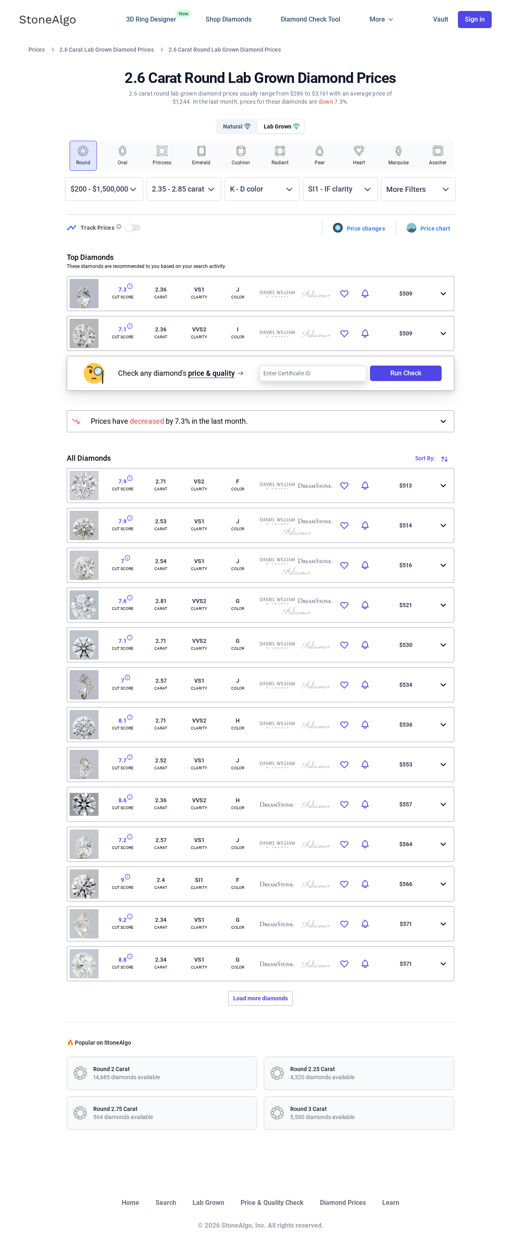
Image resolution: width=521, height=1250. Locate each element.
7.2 (122, 840)
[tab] (236, 126)
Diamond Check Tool (310, 19)
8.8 (122, 959)
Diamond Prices (343, 1202)
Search (165, 1202)
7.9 (122, 481)
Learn (390, 1202)
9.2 (122, 920)
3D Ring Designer (151, 17)
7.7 (122, 760)
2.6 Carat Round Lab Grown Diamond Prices (225, 49)
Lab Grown (208, 1202)
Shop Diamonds (229, 19)
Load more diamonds (260, 998)
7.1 (122, 329)
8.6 (122, 800)
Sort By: (425, 458)
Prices (36, 49)
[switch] (133, 228)
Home (130, 1202)
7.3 (122, 289)
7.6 (122, 601)
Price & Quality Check (272, 1202)
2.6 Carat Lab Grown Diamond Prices (106, 49)
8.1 (122, 720)
